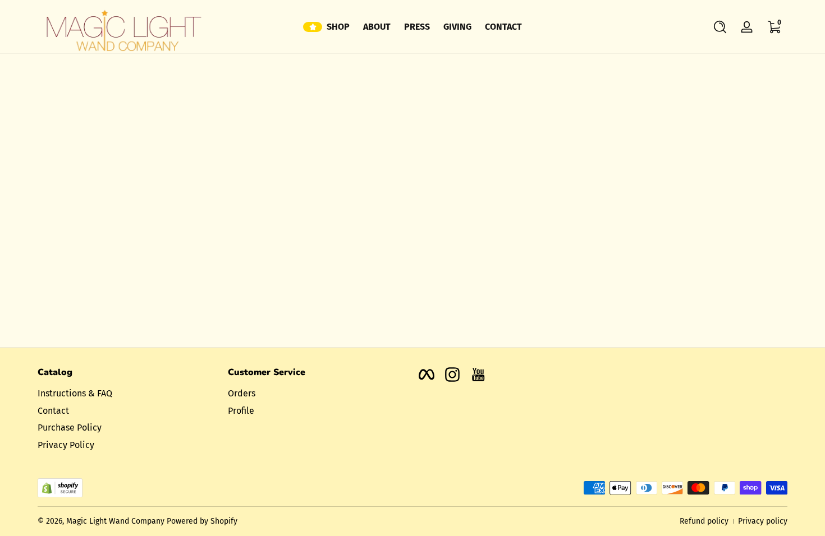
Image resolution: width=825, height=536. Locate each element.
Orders (241, 393)
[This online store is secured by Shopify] (60, 488)
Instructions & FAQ (75, 393)
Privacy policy (762, 521)
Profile (241, 410)
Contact (53, 410)
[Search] (720, 27)
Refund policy (704, 521)
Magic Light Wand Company (115, 521)
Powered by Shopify (202, 521)
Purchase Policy (70, 427)
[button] (720, 27)
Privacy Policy (66, 445)
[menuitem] (127, 393)
